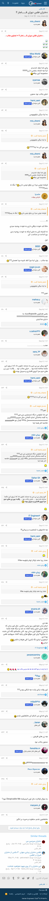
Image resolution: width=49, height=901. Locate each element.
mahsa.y (36, 299)
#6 (2, 163)
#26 (2, 815)
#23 (2, 732)
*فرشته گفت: (41, 168)
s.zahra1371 (35, 331)
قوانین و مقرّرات (32, 893)
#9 (2, 277)
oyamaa (36, 80)
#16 (2, 525)
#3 (2, 89)
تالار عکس (37, 848)
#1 (2, 31)
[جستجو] (3, 3)
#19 (2, 618)
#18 (2, 582)
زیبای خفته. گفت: (40, 551)
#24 (2, 758)
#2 (2, 63)
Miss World (35, 54)
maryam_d (35, 805)
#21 (2, 685)
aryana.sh (35, 609)
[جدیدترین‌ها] (8, 3)
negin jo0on (34, 267)
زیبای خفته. (35, 435)
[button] (45, 3)
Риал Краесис (34, 769)
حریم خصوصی (20, 893)
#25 (2, 779)
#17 (2, 546)
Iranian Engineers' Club (34, 898)
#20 (2, 664)
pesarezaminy (33, 655)
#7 (2, 204)
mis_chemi (41, 16)
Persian (42, 890)
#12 (2, 361)
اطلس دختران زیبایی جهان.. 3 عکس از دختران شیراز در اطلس (22, 854)
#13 (2, 388)
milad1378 (35, 701)
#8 (2, 256)
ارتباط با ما (43, 893)
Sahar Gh (35, 478)
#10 (2, 309)
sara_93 (36, 352)
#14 (2, 444)
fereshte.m (35, 748)
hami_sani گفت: (40, 136)
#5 (2, 131)
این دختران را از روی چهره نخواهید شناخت (24, 866)
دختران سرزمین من (33, 841)
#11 (2, 341)
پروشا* (37, 675)
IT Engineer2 (34, 515)
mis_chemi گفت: (39, 209)
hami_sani (35, 100)
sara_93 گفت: (40, 492)
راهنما (11, 893)
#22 (2, 711)
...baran (36, 722)
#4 (2, 110)
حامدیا (37, 194)
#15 (2, 487)
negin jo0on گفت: (39, 406)
